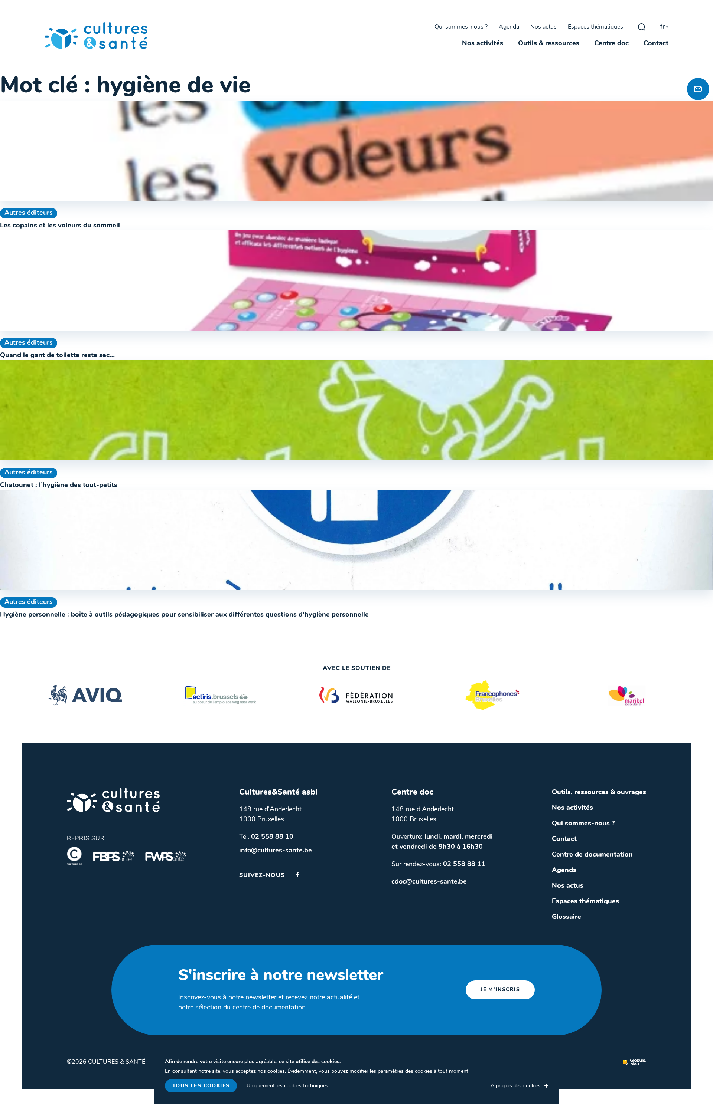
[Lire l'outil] (356, 151)
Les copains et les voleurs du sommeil (60, 226)
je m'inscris (500, 990)
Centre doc (611, 43)
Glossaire (566, 917)
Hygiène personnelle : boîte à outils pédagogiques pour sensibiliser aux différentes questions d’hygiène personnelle (184, 615)
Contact (656, 43)
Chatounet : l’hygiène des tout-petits (58, 485)
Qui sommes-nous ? (461, 27)
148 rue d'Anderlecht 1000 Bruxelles (270, 814)
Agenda (509, 27)
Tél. (266, 837)
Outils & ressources (548, 43)
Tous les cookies (200, 1086)
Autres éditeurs (28, 213)
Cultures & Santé (113, 800)
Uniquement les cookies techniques (287, 1086)
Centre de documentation (592, 855)
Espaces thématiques (595, 27)
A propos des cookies (516, 1086)
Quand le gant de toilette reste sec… (57, 355)
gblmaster (641, 27)
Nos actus (543, 27)
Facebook (297, 874)
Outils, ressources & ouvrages (599, 792)
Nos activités (482, 43)
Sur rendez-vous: (438, 864)
